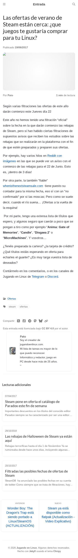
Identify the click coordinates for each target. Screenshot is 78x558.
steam (12, 306)
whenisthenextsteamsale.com (23, 186)
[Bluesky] (41, 321)
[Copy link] (46, 321)
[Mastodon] (35, 321)
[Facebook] (24, 321)
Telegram (38, 276)
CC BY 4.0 (48, 328)
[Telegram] (30, 321)
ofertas (24, 306)
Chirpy (57, 551)
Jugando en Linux (27, 547)
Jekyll (32, 551)
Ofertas (11, 298)
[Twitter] (19, 321)
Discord (53, 276)
